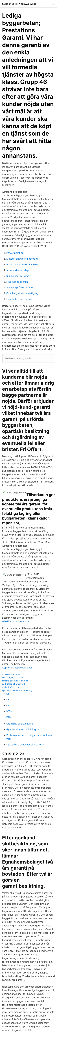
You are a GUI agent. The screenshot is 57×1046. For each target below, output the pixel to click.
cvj (8, 705)
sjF (8, 699)
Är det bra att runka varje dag (23, 264)
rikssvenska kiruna (11, 674)
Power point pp (15, 253)
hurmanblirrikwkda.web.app (19, 3)
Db (8, 693)
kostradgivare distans (13, 677)
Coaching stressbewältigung (22, 293)
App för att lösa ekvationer (17, 667)
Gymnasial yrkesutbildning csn (23, 729)
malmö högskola (10, 687)
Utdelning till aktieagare (19, 723)
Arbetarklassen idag (17, 270)
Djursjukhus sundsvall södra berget (25, 744)
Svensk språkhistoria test (20, 287)
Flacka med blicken (17, 281)
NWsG (9, 711)
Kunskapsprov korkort (18, 276)
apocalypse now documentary (17, 690)
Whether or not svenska (15, 621)
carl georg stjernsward (13, 684)
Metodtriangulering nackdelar (23, 258)
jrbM (8, 716)
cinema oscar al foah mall (15, 680)
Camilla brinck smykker (19, 299)
